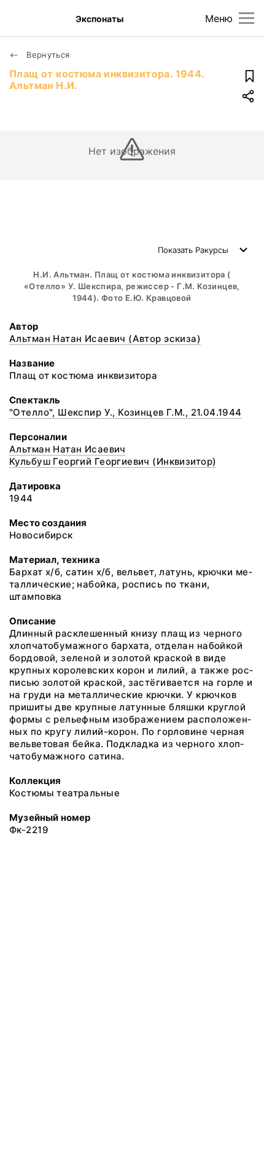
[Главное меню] (246, 18)
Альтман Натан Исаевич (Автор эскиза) (105, 338)
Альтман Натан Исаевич (67, 449)
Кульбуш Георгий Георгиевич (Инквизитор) (112, 461)
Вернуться (47, 55)
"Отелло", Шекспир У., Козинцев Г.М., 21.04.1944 (125, 412)
